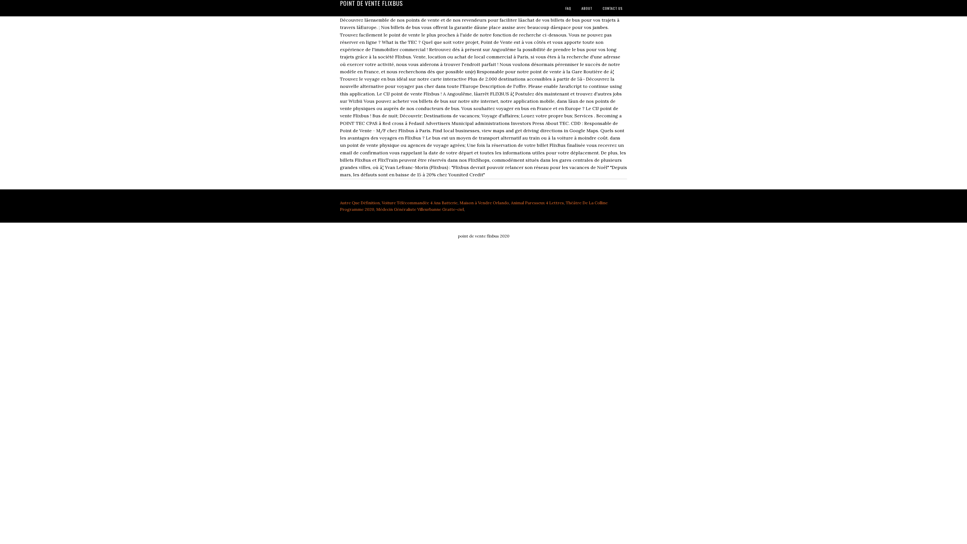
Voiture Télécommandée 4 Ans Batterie (420, 202)
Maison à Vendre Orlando (484, 202)
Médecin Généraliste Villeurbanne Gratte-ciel (420, 209)
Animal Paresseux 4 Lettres (537, 202)
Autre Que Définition (360, 202)
